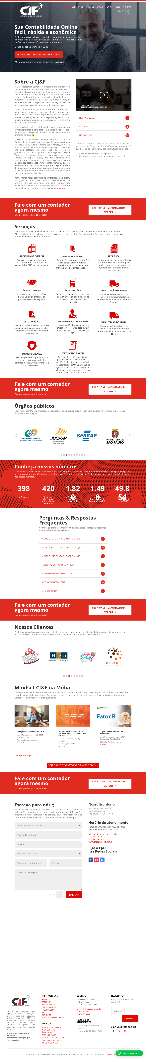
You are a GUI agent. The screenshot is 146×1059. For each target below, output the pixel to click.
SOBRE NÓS (46, 1002)
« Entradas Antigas (23, 755)
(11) (96, 839)
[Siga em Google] (102, 860)
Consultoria (104, 739)
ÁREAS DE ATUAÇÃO (94, 7)
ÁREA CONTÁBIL (48, 1030)
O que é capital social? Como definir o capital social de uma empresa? (72, 733)
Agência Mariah (113, 1054)
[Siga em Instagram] (96, 860)
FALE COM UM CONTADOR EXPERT (38, 54)
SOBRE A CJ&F (77, 7)
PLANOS (109, 7)
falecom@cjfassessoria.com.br (103, 834)
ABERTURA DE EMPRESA (51, 1027)
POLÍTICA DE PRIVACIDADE (52, 1017)
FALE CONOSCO (48, 1010)
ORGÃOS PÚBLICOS (49, 1007)
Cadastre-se (130, 1019)
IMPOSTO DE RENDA (50, 1043)
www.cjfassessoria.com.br (101, 841)
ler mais (20, 742)
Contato (61, 188)
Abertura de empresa (26, 737)
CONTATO (127, 7)
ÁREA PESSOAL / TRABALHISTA (54, 1037)
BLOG (118, 7)
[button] (61, 455)
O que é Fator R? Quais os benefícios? (111, 732)
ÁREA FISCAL (47, 1032)
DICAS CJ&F (46, 1015)
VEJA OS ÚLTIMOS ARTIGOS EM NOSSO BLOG (72, 765)
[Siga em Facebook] (91, 860)
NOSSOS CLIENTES (49, 1004)
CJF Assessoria (26, 735)
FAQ (43, 1012)
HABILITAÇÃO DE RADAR (52, 1040)
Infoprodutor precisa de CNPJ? (31, 731)
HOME (66, 7)
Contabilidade (63, 741)
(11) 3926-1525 (95, 836)
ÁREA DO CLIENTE (124, 11)
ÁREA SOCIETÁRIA (49, 1035)
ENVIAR (74, 895)
